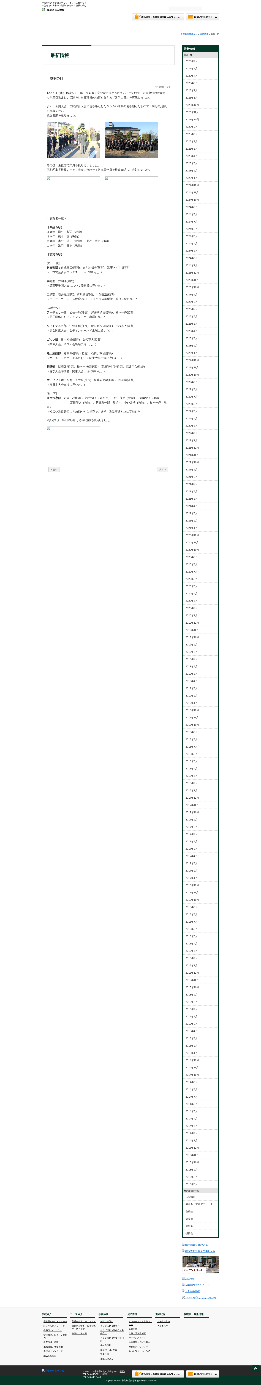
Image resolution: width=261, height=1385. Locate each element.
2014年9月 (192, 1082)
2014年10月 (192, 1074)
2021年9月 (192, 469)
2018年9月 (192, 732)
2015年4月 (192, 1031)
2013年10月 (192, 1162)
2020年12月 (192, 535)
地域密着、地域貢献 (53, 1347)
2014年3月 (192, 1125)
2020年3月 (192, 600)
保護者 (189, 1218)
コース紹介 (100, 27)
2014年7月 (192, 1096)
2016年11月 (192, 892)
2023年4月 (192, 331)
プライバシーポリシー (178, 3)
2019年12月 (192, 622)
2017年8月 (192, 826)
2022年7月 (192, 396)
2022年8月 (192, 389)
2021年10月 (192, 462)
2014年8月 (192, 1089)
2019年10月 (192, 637)
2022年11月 (192, 367)
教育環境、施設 (51, 1342)
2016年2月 (192, 958)
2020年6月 (192, 579)
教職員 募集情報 (205, 27)
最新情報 (204, 34)
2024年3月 (192, 250)
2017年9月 (192, 819)
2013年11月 (192, 1155)
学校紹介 (74, 27)
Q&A (122, 3)
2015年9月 (192, 994)
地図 (122, 1371)
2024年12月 (192, 185)
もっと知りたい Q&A (139, 1351)
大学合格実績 (163, 1321)
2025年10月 (192, 119)
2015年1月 (192, 1053)
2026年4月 (192, 75)
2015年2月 (192, 1045)
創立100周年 (50, 1355)
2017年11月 (192, 805)
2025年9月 (192, 126)
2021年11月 (192, 455)
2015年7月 (192, 1009)
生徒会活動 (105, 1345)
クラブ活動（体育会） (111, 1326)
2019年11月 (192, 630)
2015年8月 (192, 1001)
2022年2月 (192, 433)
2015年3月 (192, 1038)
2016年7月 (192, 921)
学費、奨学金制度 (137, 1333)
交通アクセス (137, 3)
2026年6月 (192, 68)
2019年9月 (192, 644)
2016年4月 (192, 943)
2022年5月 (192, 411)
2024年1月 (192, 265)
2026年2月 (192, 90)
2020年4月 (192, 593)
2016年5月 (192, 936)
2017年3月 (192, 863)
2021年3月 (192, 513)
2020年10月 (192, 549)
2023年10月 (192, 287)
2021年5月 (192, 498)
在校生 (189, 1211)
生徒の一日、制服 (108, 1350)
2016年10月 (192, 899)
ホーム (51, 27)
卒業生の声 (162, 1326)
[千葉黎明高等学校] (53, 10)
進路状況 (178, 27)
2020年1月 (192, 615)
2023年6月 (192, 316)
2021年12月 (192, 447)
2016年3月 (192, 950)
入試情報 (152, 27)
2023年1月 (192, 352)
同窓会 (189, 1226)
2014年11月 (192, 1067)
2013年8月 (192, 1176)
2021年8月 (192, 476)
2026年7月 (192, 61)
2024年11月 (192, 192)
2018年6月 (192, 754)
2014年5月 (192, 1111)
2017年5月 (192, 848)
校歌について (106, 1358)
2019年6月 (192, 666)
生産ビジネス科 (79, 1333)
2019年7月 (192, 659)
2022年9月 (192, 382)
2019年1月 (192, 702)
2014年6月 (192, 1104)
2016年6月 (192, 929)
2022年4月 (192, 418)
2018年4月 (192, 768)
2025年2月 (192, 170)
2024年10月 (192, 199)
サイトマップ (156, 3)
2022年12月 (192, 360)
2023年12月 (192, 272)
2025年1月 (192, 177)
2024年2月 (192, 258)
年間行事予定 (106, 1321)
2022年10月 (192, 374)
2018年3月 (192, 775)
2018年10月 (192, 724)
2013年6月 (192, 1184)
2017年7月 (192, 834)
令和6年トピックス (53, 1330)
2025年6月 (192, 148)
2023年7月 (192, 309)
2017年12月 (192, 797)
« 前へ (54, 469)
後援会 (189, 1233)
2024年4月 (192, 243)
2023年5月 (192, 323)
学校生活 (126, 27)
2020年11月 (192, 542)
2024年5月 (192, 236)
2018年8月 (192, 739)
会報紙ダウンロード (53, 1351)
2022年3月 (192, 425)
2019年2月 (192, 695)
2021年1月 (192, 527)
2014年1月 (192, 1140)
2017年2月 (192, 870)
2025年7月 (192, 141)
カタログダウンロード (139, 1347)
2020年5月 (192, 586)
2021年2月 (192, 520)
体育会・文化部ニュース (199, 1204)
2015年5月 (192, 1023)
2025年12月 (192, 105)
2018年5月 (192, 761)
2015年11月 (192, 980)
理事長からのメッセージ (55, 1321)
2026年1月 (192, 97)
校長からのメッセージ (54, 1326)
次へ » (162, 469)
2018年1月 (192, 790)
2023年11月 (192, 280)
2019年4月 (192, 681)
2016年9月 (192, 907)
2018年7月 (192, 746)
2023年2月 (192, 345)
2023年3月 (192, 338)
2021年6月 (192, 491)
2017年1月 (192, 877)
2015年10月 (192, 987)
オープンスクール (137, 1338)
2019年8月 (192, 651)
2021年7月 (192, 484)
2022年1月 (192, 440)
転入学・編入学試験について (205, 3)
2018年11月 (192, 717)
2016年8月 (192, 914)
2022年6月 (192, 403)
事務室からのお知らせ (104, 3)
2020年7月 (192, 571)
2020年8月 (192, 564)
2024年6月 (192, 228)
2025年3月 (192, 163)
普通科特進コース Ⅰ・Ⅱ (84, 1321)
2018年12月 (192, 710)
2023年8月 (192, 301)
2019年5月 (192, 673)
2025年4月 (192, 156)
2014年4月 (192, 1118)
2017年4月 (192, 856)
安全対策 (104, 1354)
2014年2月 (192, 1133)
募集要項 (133, 1329)
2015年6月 (192, 1016)
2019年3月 (192, 688)
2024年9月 (192, 207)
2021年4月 (192, 506)
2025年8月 (192, 134)
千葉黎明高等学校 (189, 34)
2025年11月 (192, 112)
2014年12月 (192, 1060)
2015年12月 (192, 972)
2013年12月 (192, 1147)
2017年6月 (192, 841)
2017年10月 (192, 812)
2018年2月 (192, 783)
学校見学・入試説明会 (139, 1342)
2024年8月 (192, 214)
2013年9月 (192, 1169)
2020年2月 (192, 608)
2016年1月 (192, 965)
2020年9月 (192, 557)
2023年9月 (192, 294)
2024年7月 (192, 221)
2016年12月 (192, 885)
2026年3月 (192, 83)
